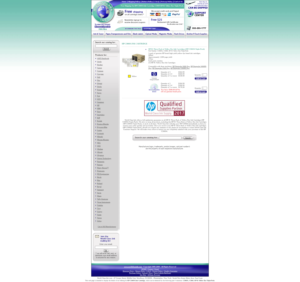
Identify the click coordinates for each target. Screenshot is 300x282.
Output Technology (104, 158)
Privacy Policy (157, 271)
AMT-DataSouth (103, 58)
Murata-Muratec (103, 140)
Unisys (99, 211)
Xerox (99, 218)
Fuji (98, 96)
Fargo (99, 93)
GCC (99, 99)
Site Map (143, 275)
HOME (144, 269)
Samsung (100, 190)
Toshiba (100, 205)
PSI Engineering (103, 174)
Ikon (99, 111)
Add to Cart (200, 78)
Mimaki (100, 136)
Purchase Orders (135, 273)
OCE (99, 146)
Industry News (147, 273)
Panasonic (100, 161)
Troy (99, 208)
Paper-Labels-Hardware (162, 273)
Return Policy (140, 271)
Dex (98, 80)
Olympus (100, 155)
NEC (99, 143)
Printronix (101, 171)
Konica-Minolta (103, 124)
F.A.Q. (149, 271)
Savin (99, 193)
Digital (99, 83)
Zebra (99, 221)
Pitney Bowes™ (103, 168)
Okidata (100, 149)
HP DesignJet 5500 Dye (161, 68)
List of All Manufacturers (107, 226)
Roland (99, 183)
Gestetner (100, 102)
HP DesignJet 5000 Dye (181, 66)
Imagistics (100, 115)
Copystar (100, 74)
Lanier (99, 130)
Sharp (99, 196)
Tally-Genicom (102, 199)
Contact (150, 269)
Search (187, 138)
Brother (100, 65)
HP (98, 105)
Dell (98, 77)
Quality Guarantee (170, 271)
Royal (99, 186)
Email (157, 269)
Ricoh (99, 177)
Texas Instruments (103, 202)
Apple (99, 61)
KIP (98, 118)
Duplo (99, 86)
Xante (99, 215)
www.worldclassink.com (133, 267)
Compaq (100, 71)
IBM (98, 108)
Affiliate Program (154, 275)
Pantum (100, 165)
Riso (98, 180)
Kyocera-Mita (102, 127)
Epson (99, 90)
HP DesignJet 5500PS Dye (180, 68)
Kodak (99, 121)
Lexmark (100, 133)
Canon (99, 68)
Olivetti (99, 152)
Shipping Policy (128, 271)
